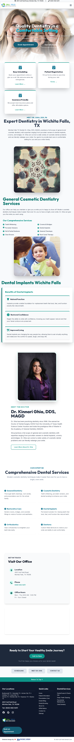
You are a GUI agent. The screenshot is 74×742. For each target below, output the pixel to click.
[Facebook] (3, 712)
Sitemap (41, 713)
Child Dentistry (61, 704)
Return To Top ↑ (37, 679)
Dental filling (42, 701)
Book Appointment (26, 45)
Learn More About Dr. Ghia (23, 447)
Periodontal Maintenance (61, 701)
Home (40, 693)
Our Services (50, 45)
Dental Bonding (43, 703)
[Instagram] (12, 712)
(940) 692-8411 (20, 585)
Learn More (20, 84)
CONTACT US (55, 671)
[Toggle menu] (70, 5)
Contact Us (42, 711)
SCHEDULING (19, 671)
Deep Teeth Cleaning (63, 697)
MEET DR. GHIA (37, 671)
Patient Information (44, 696)
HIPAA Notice (43, 708)
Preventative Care (44, 698)
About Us (41, 706)
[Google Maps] (8, 712)
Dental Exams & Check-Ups (64, 694)
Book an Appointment (9, 730)
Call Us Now (37, 656)
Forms (54, 82)
